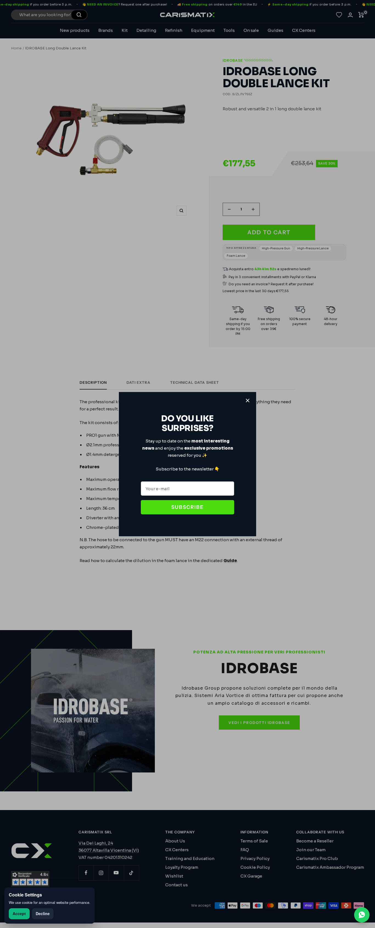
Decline (43, 913)
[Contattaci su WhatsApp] (362, 915)
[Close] (248, 400)
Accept (19, 913)
